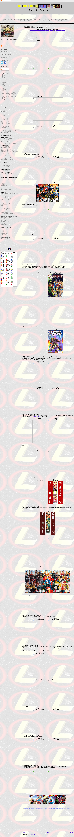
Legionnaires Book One (5, 139)
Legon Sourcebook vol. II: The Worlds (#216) (8, 203)
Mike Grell (65, 808)
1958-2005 (32, 30)
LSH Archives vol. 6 (4, 113)
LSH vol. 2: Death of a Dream (5, 147)
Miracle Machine (3, 223)
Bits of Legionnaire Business (5, 55)
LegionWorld (3, 232)
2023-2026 (63, 30)
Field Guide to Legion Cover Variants (6, 52)
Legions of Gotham (4, 231)
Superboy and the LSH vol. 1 (5, 127)
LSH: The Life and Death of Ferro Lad (7, 179)
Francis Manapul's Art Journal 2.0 (6, 217)
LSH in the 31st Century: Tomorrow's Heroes (8, 173)
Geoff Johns (43, 808)
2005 (3, 104)
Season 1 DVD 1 (3, 182)
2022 (3, 78)
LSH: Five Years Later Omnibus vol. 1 (7, 136)
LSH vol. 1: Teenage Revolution (6, 146)
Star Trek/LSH (3, 133)
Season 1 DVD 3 (3, 184)
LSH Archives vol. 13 (4, 119)
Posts (3, 68)
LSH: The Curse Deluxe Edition (6, 131)
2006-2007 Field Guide (49, 235)
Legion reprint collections (5, 51)
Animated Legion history (4, 53)
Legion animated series (4, 238)
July (3, 85)
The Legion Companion (5, 211)
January (3, 90)
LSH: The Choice (4, 158)
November (4, 81)
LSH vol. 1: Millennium (4, 170)
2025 (3, 75)
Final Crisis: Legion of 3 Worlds (6, 157)
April (3, 87)
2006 (3, 103)
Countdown (36, 808)
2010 (3, 100)
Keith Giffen (54, 808)
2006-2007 (36, 30)
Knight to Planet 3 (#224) (5, 205)
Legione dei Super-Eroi (4, 222)
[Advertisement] (47, 823)
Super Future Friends (4, 224)
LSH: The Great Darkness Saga (6, 129)
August (3, 84)
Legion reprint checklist (4, 57)
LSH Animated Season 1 (5, 196)
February (3, 89)
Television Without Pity (4, 234)
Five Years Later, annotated (5, 50)
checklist (33, 808)
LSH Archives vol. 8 (4, 115)
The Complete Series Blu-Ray (6, 186)
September (4, 83)
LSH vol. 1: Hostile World (5, 163)
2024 (3, 76)
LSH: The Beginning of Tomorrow (6, 138)
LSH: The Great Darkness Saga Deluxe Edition (8, 130)
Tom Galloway (4, 46)
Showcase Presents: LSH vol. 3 (6, 121)
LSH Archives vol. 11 (4, 117)
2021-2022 (60, 30)
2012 (3, 98)
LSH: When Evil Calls (4, 160)
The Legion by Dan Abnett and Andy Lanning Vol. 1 (9, 141)
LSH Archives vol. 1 (4, 109)
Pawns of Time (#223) (4, 204)
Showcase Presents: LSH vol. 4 (6, 122)
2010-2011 (44, 30)
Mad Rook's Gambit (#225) (5, 206)
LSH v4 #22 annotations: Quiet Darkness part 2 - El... (9, 94)
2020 (57, 30)
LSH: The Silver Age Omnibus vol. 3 (6, 125)
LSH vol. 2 (2, 171)
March (3, 88)
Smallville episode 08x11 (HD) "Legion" (7, 198)
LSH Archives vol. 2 (4, 110)
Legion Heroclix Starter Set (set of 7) (6, 189)
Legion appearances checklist (5, 56)
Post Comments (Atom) (31, 834)
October (3, 82)
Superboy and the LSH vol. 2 (5, 128)
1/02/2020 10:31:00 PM (31, 807)
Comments (4, 69)
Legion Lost (3, 142)
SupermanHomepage (4, 233)
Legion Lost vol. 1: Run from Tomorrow (7, 164)
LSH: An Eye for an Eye (4, 132)
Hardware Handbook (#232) (5, 207)
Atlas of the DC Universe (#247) (6, 208)
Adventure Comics (26, 808)
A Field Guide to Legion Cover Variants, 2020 (8, 95)
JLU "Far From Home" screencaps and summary (8, 54)
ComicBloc (2, 229)
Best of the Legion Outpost (5, 212)
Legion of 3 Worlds (58, 808)
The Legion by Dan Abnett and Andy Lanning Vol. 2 (9, 143)
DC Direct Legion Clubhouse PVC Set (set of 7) (8, 190)
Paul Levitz (68, 808)
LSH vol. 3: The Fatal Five (5, 167)
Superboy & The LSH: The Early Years (7, 159)
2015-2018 (51, 30)
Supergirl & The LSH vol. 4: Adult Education (8, 149)
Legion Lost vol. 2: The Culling (6, 166)
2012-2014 (47, 30)
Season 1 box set (4, 185)
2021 (3, 79)
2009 (3, 101)
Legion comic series (4, 239)
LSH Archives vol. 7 (4, 114)
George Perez (47, 808)
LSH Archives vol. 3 (4, 111)
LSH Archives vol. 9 (4, 116)
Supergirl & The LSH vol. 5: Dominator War (8, 150)
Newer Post (24, 832)
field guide (39, 808)
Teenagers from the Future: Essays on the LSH (8, 213)
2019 (55, 30)
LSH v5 (62, 808)
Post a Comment (24, 814)
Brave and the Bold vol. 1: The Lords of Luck (8, 152)
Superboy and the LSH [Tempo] (6, 178)
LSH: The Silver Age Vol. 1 (5, 126)
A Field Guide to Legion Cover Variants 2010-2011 (9, 93)
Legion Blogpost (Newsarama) (5, 221)
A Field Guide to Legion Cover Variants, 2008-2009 (35, 27)
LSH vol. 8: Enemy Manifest (5, 153)
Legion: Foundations (4, 144)
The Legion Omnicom (39, 10)
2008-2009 (40, 30)
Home (48, 832)
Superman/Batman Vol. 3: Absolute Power (7, 175)
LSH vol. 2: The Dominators (5, 165)
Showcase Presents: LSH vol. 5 (6, 123)
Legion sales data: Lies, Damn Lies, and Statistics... (9, 92)
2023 (3, 77)
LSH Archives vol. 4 (4, 112)
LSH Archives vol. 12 (4, 118)
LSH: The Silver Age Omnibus (5, 124)
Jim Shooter (50, 808)
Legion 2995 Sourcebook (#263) (6, 209)
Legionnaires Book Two (5, 140)
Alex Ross (30, 808)
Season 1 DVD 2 (3, 183)
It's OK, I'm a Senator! (4, 219)
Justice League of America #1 (35, 416)
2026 (3, 74)
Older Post (71, 832)
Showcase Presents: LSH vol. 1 (6, 120)
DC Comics (2, 230)
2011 (3, 99)
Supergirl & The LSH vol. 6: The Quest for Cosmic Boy (9, 151)
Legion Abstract (3, 220)
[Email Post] (22, 810)
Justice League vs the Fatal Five (6, 199)
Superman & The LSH (4, 156)
